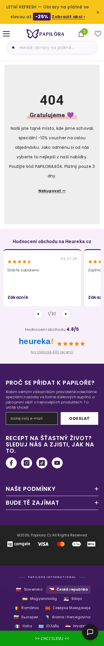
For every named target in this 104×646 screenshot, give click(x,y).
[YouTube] (57, 462)
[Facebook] (11, 462)
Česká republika (68, 590)
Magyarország (39, 599)
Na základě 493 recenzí (52, 352)
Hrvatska (77, 626)
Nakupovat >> (52, 190)
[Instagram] (26, 462)
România (26, 608)
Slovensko (29, 590)
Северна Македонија (67, 608)
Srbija (73, 599)
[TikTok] (41, 462)
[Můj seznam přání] (98, 34)
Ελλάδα (48, 626)
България (26, 617)
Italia (23, 626)
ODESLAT (79, 418)
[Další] (65, 314)
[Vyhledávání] (12, 47)
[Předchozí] (38, 314)
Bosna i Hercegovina (67, 617)
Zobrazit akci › (68, 17)
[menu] (6, 33)
